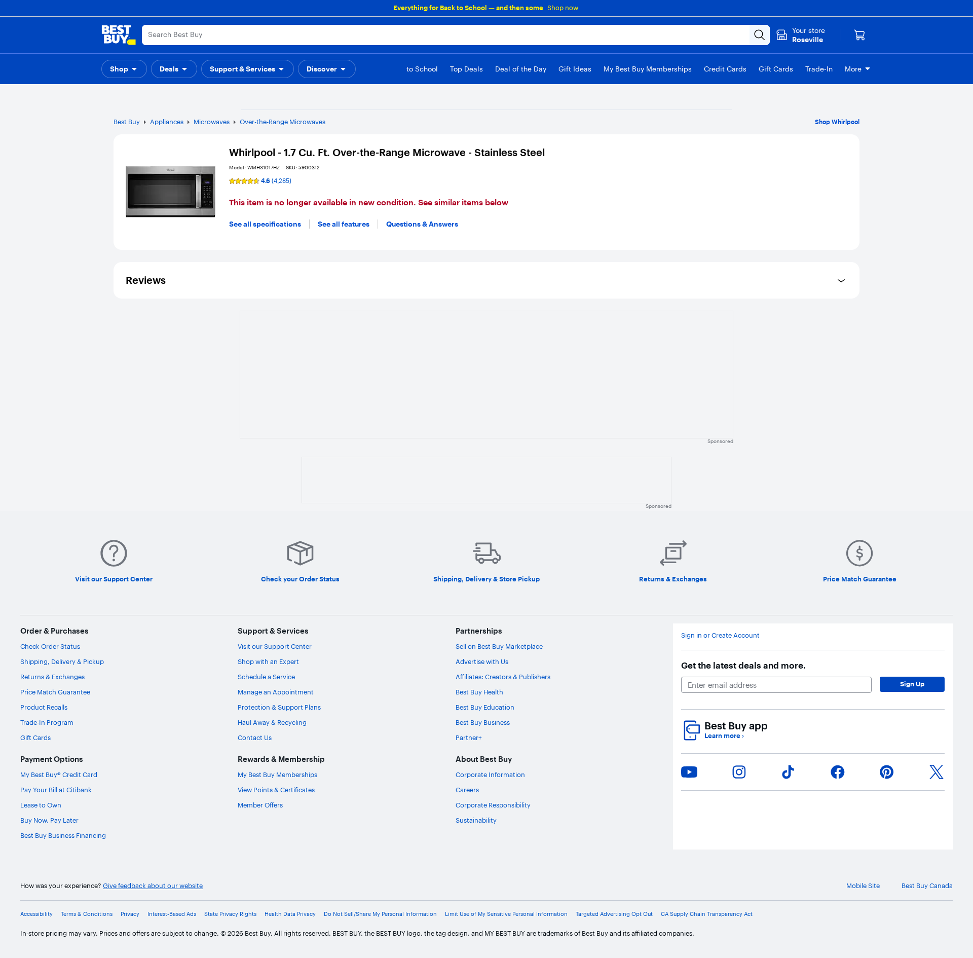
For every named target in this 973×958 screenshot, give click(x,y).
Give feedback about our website (153, 886)
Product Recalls (43, 707)
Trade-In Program (46, 722)
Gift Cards (35, 737)
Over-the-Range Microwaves (282, 122)
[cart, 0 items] (859, 35)
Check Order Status (50, 646)
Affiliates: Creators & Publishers (503, 677)
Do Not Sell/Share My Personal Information (380, 914)
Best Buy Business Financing (63, 835)
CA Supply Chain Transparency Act (707, 914)
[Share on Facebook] (838, 772)
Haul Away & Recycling (272, 722)
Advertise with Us (482, 661)
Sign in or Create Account (720, 635)
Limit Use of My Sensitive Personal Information (506, 914)
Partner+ (469, 737)
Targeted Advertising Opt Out (614, 914)
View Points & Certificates (276, 790)
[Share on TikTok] (788, 772)
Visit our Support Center (275, 646)
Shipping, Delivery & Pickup (62, 661)
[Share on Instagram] (739, 772)
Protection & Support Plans (279, 707)
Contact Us (255, 737)
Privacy (130, 914)
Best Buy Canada (927, 886)
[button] (124, 69)
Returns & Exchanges (52, 677)
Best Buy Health (479, 692)
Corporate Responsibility (493, 805)
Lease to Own (40, 805)
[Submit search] (760, 35)
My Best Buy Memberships (277, 774)
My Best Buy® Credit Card (58, 774)
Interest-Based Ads (171, 914)
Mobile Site (863, 886)
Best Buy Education (485, 707)
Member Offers (260, 805)
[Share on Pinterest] (887, 772)
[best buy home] (118, 35)
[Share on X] (936, 772)
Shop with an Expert (268, 661)
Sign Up (912, 684)
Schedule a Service (266, 677)
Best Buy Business (483, 722)
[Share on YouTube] (689, 772)
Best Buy (127, 122)
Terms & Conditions (87, 914)
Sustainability (476, 820)
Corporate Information (490, 774)
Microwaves (212, 122)
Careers (467, 790)
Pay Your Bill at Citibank (56, 790)
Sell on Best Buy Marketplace (499, 646)
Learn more (724, 736)
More (853, 68)
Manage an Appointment (276, 692)
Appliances (166, 122)
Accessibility (36, 914)
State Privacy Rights (230, 914)
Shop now (562, 8)
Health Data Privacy (290, 914)
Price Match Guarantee (55, 692)
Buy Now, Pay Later (49, 820)
